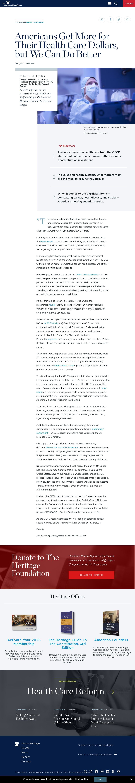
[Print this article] (127, 19)
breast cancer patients (87, 274)
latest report (46, 241)
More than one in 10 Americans (62, 447)
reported (52, 339)
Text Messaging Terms (39, 772)
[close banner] (131, 780)
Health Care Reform (35, 22)
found (52, 305)
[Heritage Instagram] (102, 772)
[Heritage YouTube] (118, 772)
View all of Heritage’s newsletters (95, 754)
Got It (100, 779)
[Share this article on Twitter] (101, 20)
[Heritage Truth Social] (91, 772)
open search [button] (116, 3)
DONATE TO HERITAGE (91, 575)
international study (64, 365)
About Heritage (30, 743)
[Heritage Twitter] (85, 772)
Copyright (54, 772)
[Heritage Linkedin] (107, 772)
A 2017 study (51, 323)
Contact (26, 761)
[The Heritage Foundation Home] (12, 3)
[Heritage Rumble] (113, 772)
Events (25, 748)
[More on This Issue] (111, 690)
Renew (25, 757)
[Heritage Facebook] (96, 772)
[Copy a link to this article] (119, 19)
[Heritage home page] (17, 744)
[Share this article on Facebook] (110, 19)
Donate (129, 3)
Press (24, 752)
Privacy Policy (21, 772)
